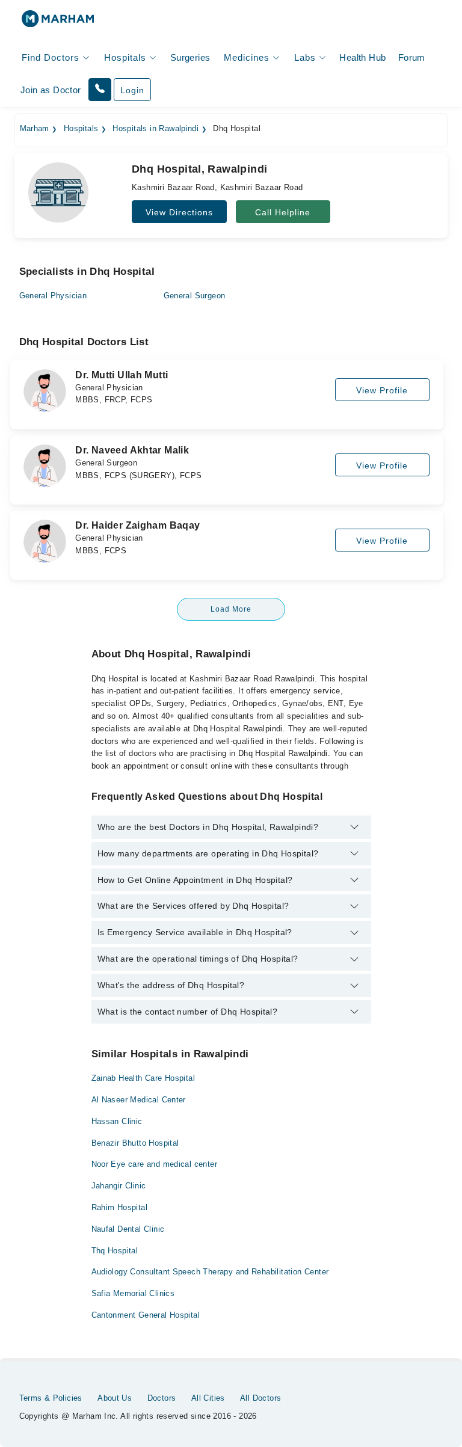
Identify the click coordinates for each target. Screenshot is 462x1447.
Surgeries (190, 57)
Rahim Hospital (119, 1207)
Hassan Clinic (117, 1121)
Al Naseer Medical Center (138, 1099)
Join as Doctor (50, 90)
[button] (99, 89)
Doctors (161, 1397)
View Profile (382, 390)
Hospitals (81, 128)
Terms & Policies (50, 1397)
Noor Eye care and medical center (154, 1164)
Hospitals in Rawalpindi (155, 128)
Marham (34, 128)
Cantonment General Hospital (145, 1315)
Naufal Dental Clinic (128, 1228)
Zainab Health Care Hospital (143, 1078)
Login (132, 90)
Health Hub (362, 57)
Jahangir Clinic (118, 1185)
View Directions (179, 212)
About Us (114, 1397)
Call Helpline (282, 212)
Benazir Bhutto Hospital (135, 1142)
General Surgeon (195, 295)
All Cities (208, 1397)
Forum (411, 57)
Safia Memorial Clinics (133, 1293)
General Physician (53, 295)
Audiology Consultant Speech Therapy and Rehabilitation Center (210, 1271)
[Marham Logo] (58, 22)
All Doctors (260, 1397)
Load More (231, 609)
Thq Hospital (114, 1250)
